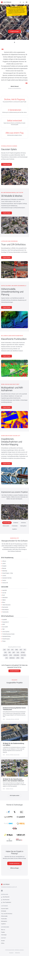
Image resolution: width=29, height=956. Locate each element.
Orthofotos (23, 522)
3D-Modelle (3, 911)
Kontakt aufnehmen (14, 671)
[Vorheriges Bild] (3, 512)
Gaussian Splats (6, 522)
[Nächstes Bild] (26, 512)
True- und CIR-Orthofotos (6, 913)
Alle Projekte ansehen (14, 795)
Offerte (2, 943)
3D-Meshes (15, 522)
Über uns (3, 929)
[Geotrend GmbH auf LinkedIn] (2, 890)
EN (20, 2)
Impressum (11, 952)
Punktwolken (15, 526)
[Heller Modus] (23, 2)
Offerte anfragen (14, 868)
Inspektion (14, 529)
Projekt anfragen (14, 31)
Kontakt (3, 940)
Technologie (3, 935)
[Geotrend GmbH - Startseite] (6, 2)
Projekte (3, 932)
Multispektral (23, 526)
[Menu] (26, 2)
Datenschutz (17, 952)
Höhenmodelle (6, 526)
